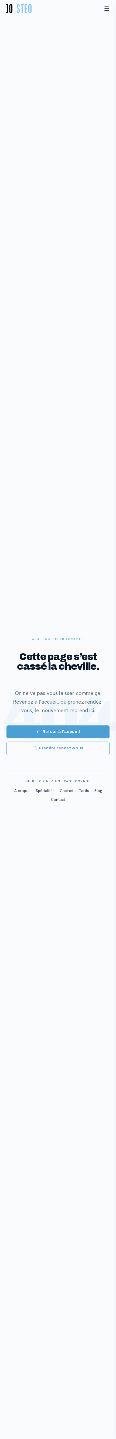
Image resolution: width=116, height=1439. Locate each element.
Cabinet (66, 790)
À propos (22, 790)
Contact (58, 799)
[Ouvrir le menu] (106, 8)
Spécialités (45, 790)
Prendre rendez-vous (61, 748)
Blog (98, 790)
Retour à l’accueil (61, 732)
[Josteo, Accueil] (18, 8)
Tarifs (84, 790)
